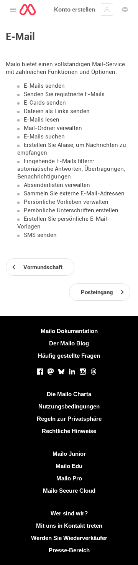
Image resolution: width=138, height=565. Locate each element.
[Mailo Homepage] (27, 9)
